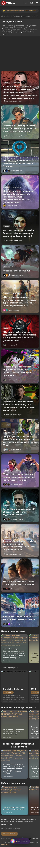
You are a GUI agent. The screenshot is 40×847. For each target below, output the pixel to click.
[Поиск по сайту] (26, 3)
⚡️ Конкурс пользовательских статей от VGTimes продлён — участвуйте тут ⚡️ (21, 11)
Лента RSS (5, 824)
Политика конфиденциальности (21, 822)
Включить (5, 844)
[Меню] (37, 3)
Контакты (4, 822)
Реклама (12, 819)
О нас (18, 819)
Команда (24, 819)
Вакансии (32, 819)
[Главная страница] (8, 3)
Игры (8, 16)
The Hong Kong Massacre (23, 16)
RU (13, 824)
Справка (4, 819)
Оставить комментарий (14, 101)
